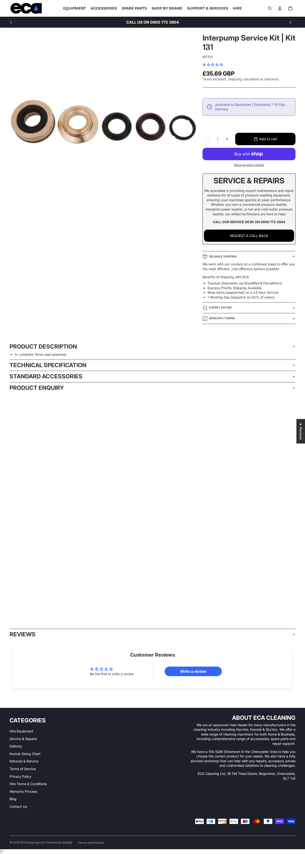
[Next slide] (290, 22)
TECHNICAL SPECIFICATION (48, 365)
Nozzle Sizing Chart (25, 754)
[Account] (279, 8)
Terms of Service (23, 769)
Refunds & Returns (24, 761)
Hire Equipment (21, 731)
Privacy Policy (20, 776)
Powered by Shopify (58, 842)
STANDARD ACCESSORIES (46, 376)
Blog (13, 799)
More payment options (249, 165)
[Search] (269, 8)
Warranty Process (23, 791)
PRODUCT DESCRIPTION (43, 346)
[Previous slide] (11, 22)
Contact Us (18, 806)
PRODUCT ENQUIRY (37, 387)
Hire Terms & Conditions (28, 784)
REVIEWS (23, 634)
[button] (213, 64)
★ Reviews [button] (301, 431)
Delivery (16, 746)
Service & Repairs (23, 739)
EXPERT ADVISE (220, 307)
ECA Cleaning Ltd (32, 842)
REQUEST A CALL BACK (249, 236)
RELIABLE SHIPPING (223, 256)
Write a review (193, 671)
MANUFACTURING (222, 318)
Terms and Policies (91, 842)
